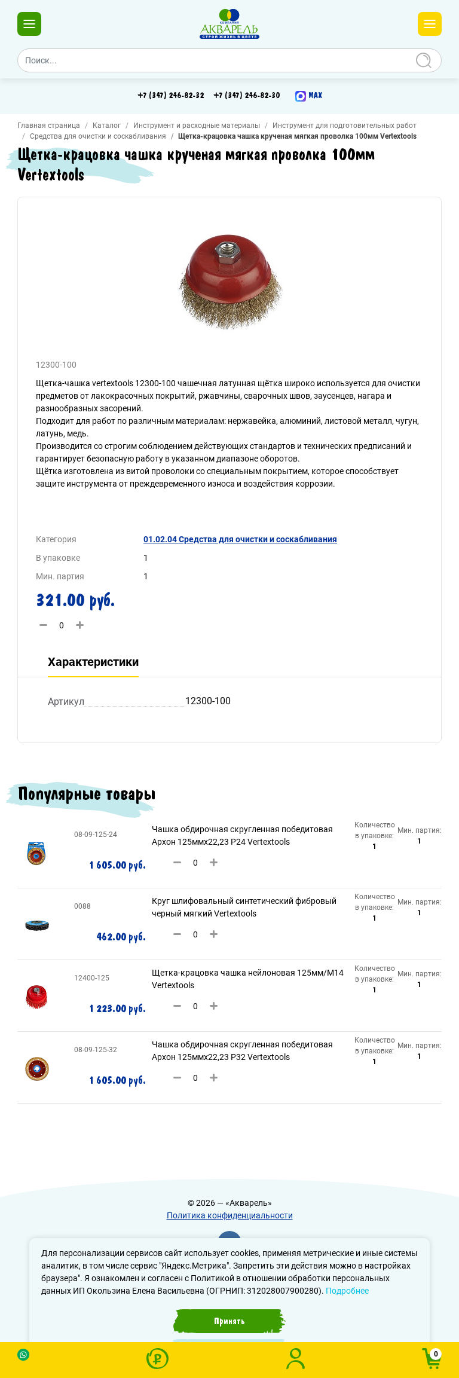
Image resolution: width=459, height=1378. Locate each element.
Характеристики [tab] (93, 662)
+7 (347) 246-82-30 (246, 95)
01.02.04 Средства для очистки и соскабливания (240, 539)
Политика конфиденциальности (230, 1215)
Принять (229, 1321)
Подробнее (347, 1290)
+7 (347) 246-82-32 (170, 95)
